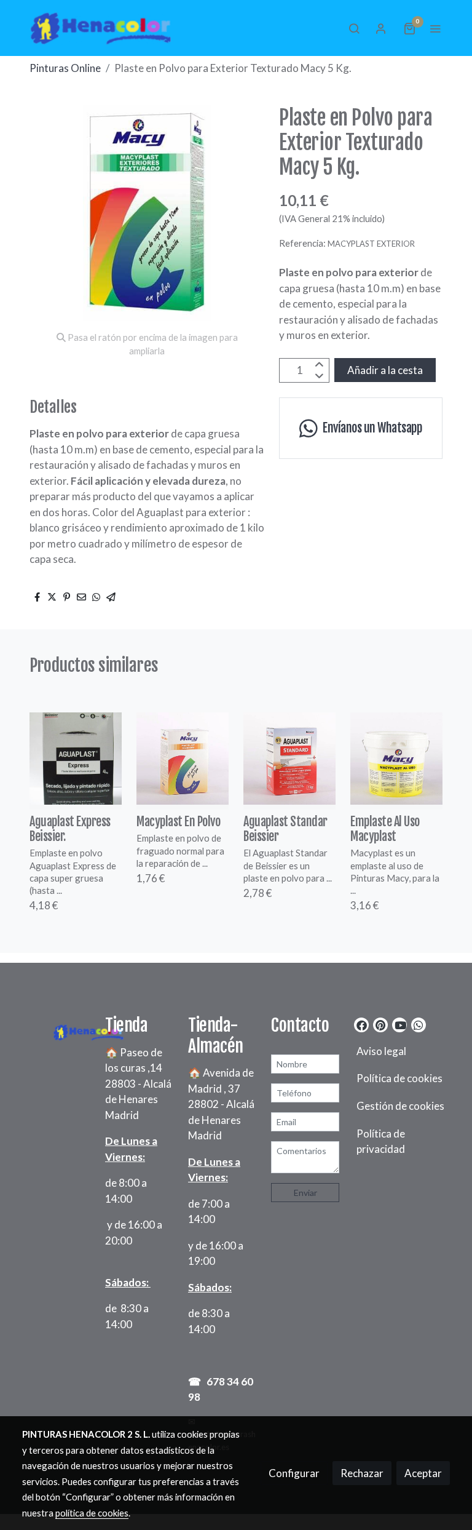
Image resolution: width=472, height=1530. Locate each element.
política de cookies (91, 1512)
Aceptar (423, 1473)
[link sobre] (56, 1030)
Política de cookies (399, 1078)
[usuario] (381, 28)
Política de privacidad (380, 1141)
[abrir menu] (435, 28)
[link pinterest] (380, 1024)
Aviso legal (381, 1051)
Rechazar (362, 1473)
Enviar (305, 1192)
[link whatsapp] (418, 1024)
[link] (101, 28)
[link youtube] (400, 1024)
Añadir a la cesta (385, 370)
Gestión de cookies (400, 1105)
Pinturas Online (65, 68)
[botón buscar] (354, 28)
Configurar (294, 1473)
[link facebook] (361, 1024)
